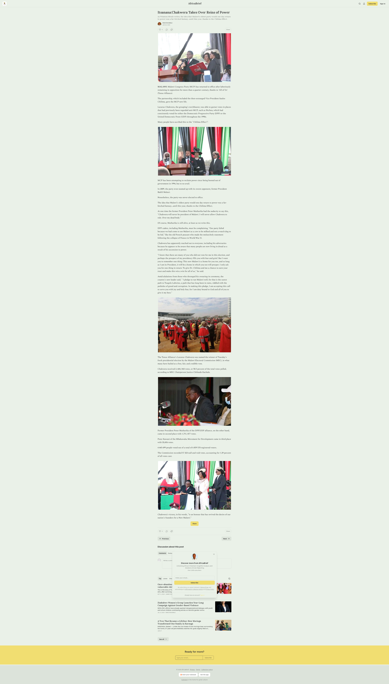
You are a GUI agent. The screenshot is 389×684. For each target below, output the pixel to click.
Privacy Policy (210, 589)
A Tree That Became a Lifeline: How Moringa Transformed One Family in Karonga (179, 622)
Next (225, 539)
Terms (198, 670)
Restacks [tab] (171, 553)
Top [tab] (160, 578)
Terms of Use (204, 587)
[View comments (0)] (167, 30)
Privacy (192, 670)
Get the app (204, 675)
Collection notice (207, 670)
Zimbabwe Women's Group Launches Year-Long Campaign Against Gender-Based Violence (181, 604)
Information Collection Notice (194, 589)
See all (161, 639)
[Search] (360, 4)
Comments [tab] (162, 553)
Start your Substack (189, 675)
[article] (194, 609)
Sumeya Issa (170, 594)
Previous (165, 539)
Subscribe (372, 4)
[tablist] (166, 553)
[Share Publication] (364, 4)
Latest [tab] (165, 578)
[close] (214, 554)
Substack (184, 680)
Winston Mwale (167, 23)
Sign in (382, 4)
